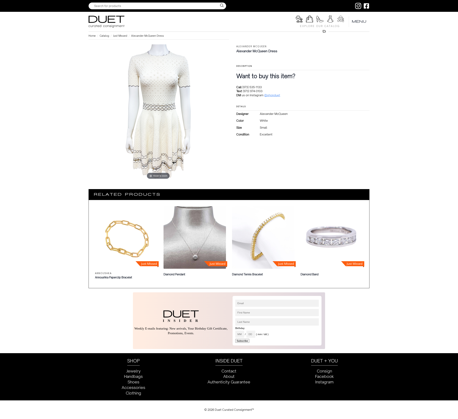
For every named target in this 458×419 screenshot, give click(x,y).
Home (92, 35)
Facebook (324, 376)
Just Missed (120, 35)
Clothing (133, 393)
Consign (324, 371)
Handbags (133, 376)
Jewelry (133, 371)
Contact (228, 371)
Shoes (133, 381)
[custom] (358, 6)
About (229, 376)
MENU (359, 21)
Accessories (133, 387)
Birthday (240, 328)
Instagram (324, 381)
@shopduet (272, 95)
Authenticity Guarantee (229, 381)
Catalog (104, 35)
